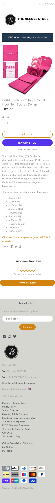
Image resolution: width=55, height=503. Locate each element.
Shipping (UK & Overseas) (15, 414)
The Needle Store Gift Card (16, 429)
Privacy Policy (9, 406)
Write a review (27, 282)
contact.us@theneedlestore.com (20, 383)
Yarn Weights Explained (14, 421)
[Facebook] (4, 336)
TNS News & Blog (11, 436)
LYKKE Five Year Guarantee (15, 425)
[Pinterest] (14, 336)
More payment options (27, 149)
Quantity (6, 117)
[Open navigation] (4, 4)
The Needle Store (27, 488)
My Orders (7, 447)
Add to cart (27, 134)
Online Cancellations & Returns (17, 443)
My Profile (7, 450)
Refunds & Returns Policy (14, 403)
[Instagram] (9, 336)
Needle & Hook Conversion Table (18, 418)
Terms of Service (10, 410)
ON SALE (7, 432)
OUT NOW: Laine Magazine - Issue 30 (27, 37)
